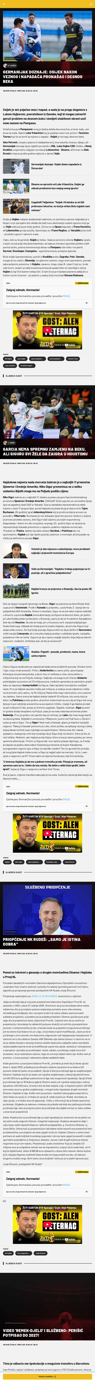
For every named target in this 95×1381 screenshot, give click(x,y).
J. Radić (11, 443)
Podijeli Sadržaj (46, 1377)
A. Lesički (12, 65)
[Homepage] (91, 4)
